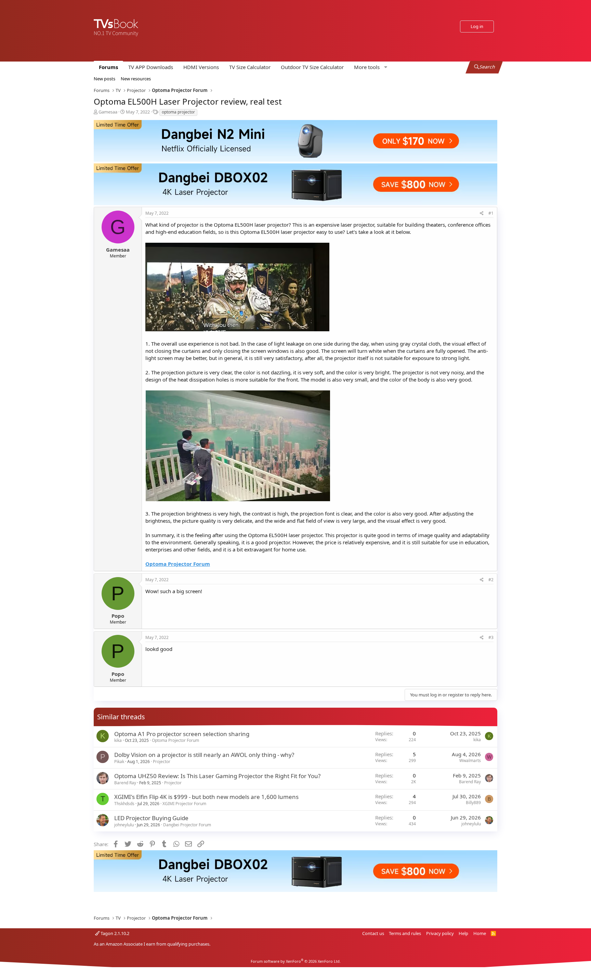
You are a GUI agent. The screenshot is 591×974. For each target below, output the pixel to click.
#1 (491, 213)
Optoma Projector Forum (175, 740)
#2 (491, 580)
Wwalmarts (470, 760)
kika (118, 740)
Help (463, 933)
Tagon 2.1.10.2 (114, 933)
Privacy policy (440, 933)
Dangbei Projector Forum (187, 825)
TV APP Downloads (150, 67)
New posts (104, 79)
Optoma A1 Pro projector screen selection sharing (181, 734)
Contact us (373, 933)
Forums (108, 67)
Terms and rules (405, 933)
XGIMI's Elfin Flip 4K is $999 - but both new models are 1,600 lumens (206, 797)
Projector (161, 761)
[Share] (481, 213)
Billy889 (473, 802)
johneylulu (124, 825)
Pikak (119, 761)
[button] (370, 67)
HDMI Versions (201, 67)
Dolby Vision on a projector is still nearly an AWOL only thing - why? (204, 755)
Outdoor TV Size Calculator (312, 67)
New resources (136, 79)
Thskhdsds (124, 803)
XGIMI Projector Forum (184, 803)
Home (479, 933)
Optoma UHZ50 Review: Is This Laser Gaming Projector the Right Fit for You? (217, 776)
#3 (491, 637)
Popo (117, 615)
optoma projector (178, 112)
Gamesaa (107, 112)
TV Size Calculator (250, 67)
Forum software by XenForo (296, 961)
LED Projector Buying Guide (151, 818)
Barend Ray (125, 783)
